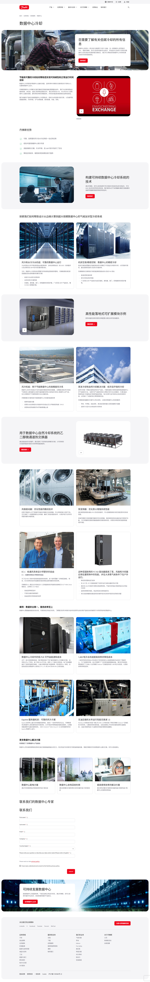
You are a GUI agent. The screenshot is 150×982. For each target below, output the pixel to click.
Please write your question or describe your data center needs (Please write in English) (44, 853)
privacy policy (35, 861)
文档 (49, 938)
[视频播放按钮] (81, 111)
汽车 (20, 938)
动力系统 (79, 954)
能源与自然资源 (24, 949)
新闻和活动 (107, 940)
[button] (118, 2)
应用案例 (50, 943)
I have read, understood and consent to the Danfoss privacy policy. (41, 866)
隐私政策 (22, 974)
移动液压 (22, 960)
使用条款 (30, 974)
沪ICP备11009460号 (54, 974)
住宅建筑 (22, 943)
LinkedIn (22, 926)
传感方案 (79, 951)
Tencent (46, 926)
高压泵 (78, 949)
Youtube (39, 926)
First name (22, 817)
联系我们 (50, 951)
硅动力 (78, 957)
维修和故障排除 (52, 946)
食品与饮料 (22, 951)
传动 (77, 940)
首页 (20, 16)
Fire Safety (79, 946)
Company (22, 839)
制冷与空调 (22, 963)
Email (21, 831)
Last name (22, 824)
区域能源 (22, 946)
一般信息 (37, 974)
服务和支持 (52, 935)
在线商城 (79, 960)
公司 (105, 938)
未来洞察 (107, 943)
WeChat (53, 926)
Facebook (32, 926)
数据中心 (39, 16)
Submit (71, 871)
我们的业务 (80, 935)
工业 (20, 954)
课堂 (49, 949)
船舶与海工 (22, 957)
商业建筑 (22, 940)
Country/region (24, 846)
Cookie (44, 974)
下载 (49, 940)
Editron (78, 943)
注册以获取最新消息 (122, 923)
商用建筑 (32, 16)
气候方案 (79, 938)
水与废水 (22, 965)
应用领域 (26, 16)
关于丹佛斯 (108, 935)
